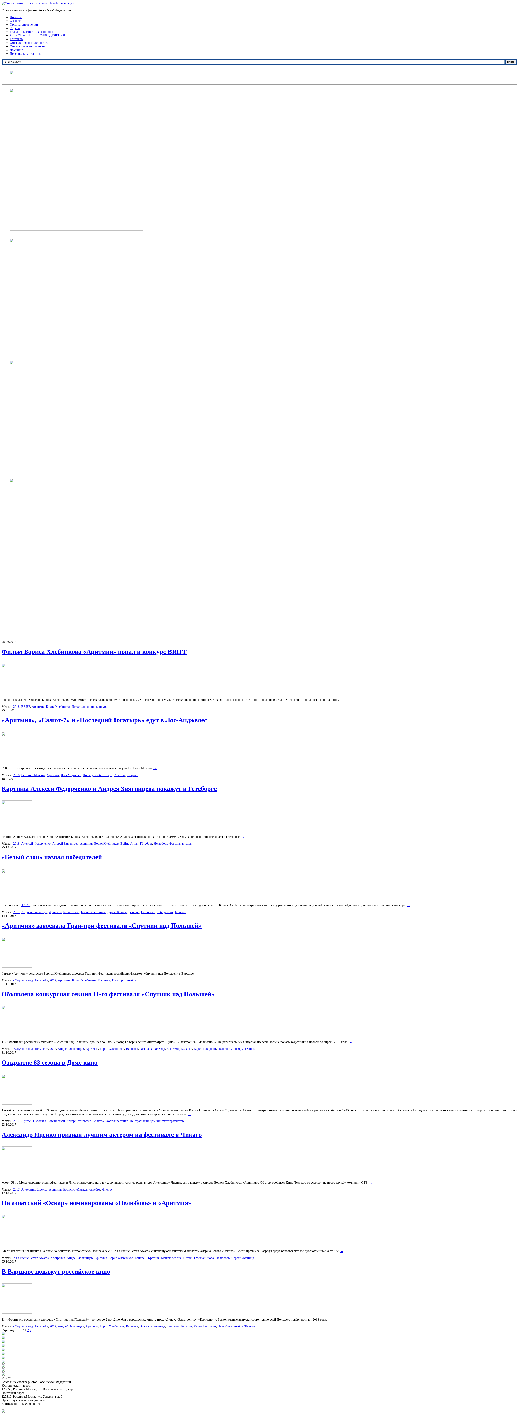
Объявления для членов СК (29, 42)
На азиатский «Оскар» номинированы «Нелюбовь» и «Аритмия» (96, 1203)
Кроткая (153, 1258)
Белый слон (71, 912)
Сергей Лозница (242, 1258)
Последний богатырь (97, 775)
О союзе (15, 20)
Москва (40, 1121)
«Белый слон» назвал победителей (52, 857)
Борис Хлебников (58, 706)
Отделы (15, 28)
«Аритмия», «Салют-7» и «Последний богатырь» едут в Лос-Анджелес (104, 720)
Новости (16, 17)
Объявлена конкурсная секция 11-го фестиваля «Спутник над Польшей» (108, 994)
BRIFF (25, 706)
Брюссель (78, 706)
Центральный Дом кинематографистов (157, 1121)
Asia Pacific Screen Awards (31, 1258)
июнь (90, 706)
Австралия (57, 1258)
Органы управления (24, 24)
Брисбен (140, 1258)
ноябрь (131, 980)
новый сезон (56, 1121)
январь (187, 843)
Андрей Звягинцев (65, 843)
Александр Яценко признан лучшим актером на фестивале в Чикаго (102, 1134)
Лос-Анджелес (71, 775)
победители (165, 912)
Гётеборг (146, 843)
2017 (16, 912)
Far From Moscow (33, 775)
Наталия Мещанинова (198, 1258)
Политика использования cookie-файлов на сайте (36, 1407)
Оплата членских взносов (27, 46)
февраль (132, 775)
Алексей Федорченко (36, 843)
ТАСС (25, 905)
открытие (84, 1121)
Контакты (16, 39)
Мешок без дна (171, 1258)
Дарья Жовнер (117, 912)
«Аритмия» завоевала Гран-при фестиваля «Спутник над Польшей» (102, 925)
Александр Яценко (34, 1189)
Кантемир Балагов (179, 1049)
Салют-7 (119, 775)
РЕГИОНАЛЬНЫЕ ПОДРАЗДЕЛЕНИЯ (37, 35)
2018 (16, 706)
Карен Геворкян (205, 1049)
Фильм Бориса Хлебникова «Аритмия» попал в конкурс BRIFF (94, 651)
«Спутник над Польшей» (30, 980)
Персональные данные (25, 53)
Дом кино (16, 50)
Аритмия (38, 706)
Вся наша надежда (152, 1049)
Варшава (104, 980)
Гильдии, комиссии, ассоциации (32, 31)
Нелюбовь (161, 843)
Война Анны (129, 843)
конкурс (101, 706)
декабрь (134, 912)
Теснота (180, 912)
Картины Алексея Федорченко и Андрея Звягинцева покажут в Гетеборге (109, 788)
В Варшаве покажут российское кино (56, 1271)
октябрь (94, 1189)
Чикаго (107, 1189)
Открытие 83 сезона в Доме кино (50, 1062)
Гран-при (118, 980)
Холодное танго (117, 1121)
